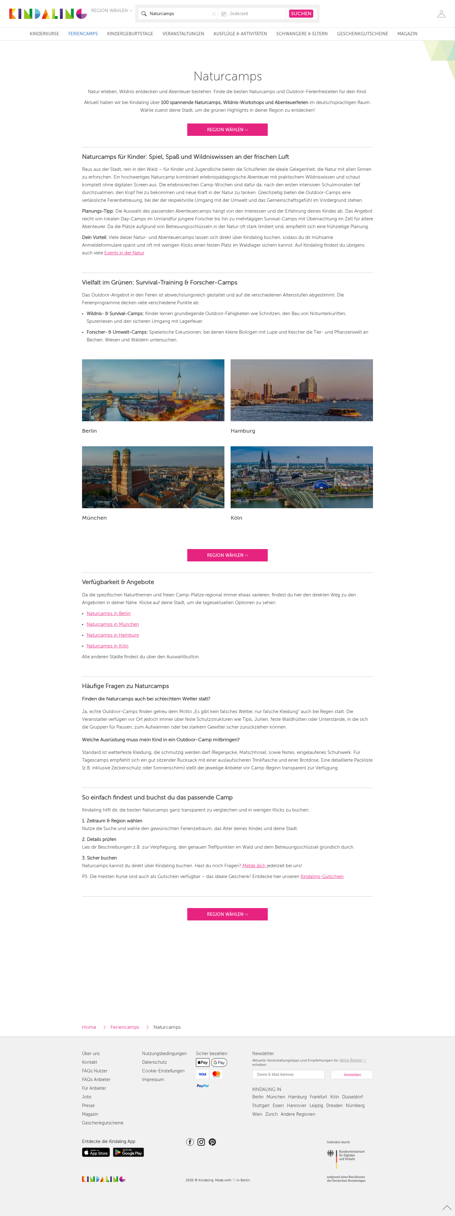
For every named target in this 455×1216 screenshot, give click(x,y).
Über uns (91, 1053)
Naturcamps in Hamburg (113, 635)
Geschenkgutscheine (362, 34)
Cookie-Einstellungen (163, 1071)
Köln (334, 1097)
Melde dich (254, 865)
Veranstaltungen (183, 34)
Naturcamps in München (113, 624)
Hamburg (297, 1097)
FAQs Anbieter (96, 1079)
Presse (88, 1105)
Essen (278, 1105)
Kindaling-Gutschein (322, 876)
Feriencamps (83, 34)
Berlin (257, 1097)
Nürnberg (355, 1105)
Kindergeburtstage (130, 34)
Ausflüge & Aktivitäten (240, 34)
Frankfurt (318, 1097)
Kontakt (89, 1062)
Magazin (407, 34)
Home (89, 1027)
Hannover (296, 1105)
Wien (257, 1114)
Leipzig (316, 1105)
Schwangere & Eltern (302, 34)
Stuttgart (261, 1105)
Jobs (86, 1097)
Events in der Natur (124, 252)
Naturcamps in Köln (107, 645)
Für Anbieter (94, 1088)
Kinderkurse (44, 34)
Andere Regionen (298, 1114)
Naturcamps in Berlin (109, 613)
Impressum (153, 1079)
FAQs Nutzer (94, 1071)
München (275, 1097)
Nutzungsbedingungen (164, 1053)
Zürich (271, 1114)
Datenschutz (154, 1062)
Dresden (334, 1105)
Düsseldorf (352, 1097)
